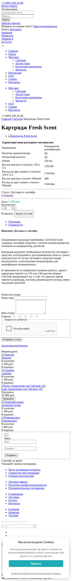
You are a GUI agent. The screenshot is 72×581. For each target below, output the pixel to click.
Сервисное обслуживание (23, 472)
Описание (14, 221)
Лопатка (6, 357)
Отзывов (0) (15, 224)
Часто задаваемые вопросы (24, 469)
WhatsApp (7, 35)
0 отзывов (7, 195)
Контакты (15, 29)
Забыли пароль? (10, 23)
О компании (15, 493)
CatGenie (17, 118)
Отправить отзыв (12, 339)
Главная (6, 118)
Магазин (13, 88)
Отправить (11, 455)
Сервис (12, 79)
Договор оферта (17, 481)
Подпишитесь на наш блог (15, 521)
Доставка (13, 497)
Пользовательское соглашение (26, 488)
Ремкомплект (9, 420)
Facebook (13, 509)
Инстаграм (14, 72)
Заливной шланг (11, 405)
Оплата (12, 500)
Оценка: (6, 316)
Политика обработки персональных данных (36, 573)
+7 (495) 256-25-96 (12, 2)
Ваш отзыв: (8, 312)
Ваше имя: (7, 297)
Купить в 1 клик (24, 213)
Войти (5, 6)
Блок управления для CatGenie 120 (22, 389)
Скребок (6, 373)
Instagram (6, 32)
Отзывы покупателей (21, 475)
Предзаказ (8, 398)
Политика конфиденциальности (27, 484)
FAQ (11, 75)
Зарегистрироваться (45, 26)
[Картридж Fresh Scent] (22, 135)
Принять (36, 563)
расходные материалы (14, 345)
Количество (8, 204)
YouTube (13, 515)
